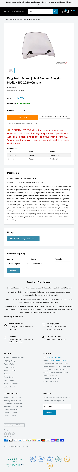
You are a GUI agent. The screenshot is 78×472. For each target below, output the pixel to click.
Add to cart (23, 118)
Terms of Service (10, 370)
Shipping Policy (9, 361)
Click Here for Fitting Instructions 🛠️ (23, 239)
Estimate (13, 271)
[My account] (68, 11)
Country (10, 259)
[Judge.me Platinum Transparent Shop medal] (58, 459)
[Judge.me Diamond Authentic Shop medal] (33, 459)
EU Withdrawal (9, 387)
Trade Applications (11, 384)
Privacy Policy (9, 367)
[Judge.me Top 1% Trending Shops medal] (50, 465)
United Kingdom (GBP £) (12, 425)
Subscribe (49, 413)
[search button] (55, 11)
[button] (63, 11)
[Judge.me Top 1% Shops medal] (67, 459)
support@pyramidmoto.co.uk (57, 360)
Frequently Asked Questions (14, 357)
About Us (7, 374)
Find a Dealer (9, 380)
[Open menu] (5, 11)
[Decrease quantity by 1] (19, 110)
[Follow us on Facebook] (5, 433)
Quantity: (10, 110)
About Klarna (9, 377)
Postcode (58, 259)
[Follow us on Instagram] (9, 433)
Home (6, 19)
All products (14, 19)
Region (33, 259)
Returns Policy (9, 364)
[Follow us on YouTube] (13, 433)
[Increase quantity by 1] (30, 110)
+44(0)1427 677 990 (53, 357)
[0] (72, 11)
